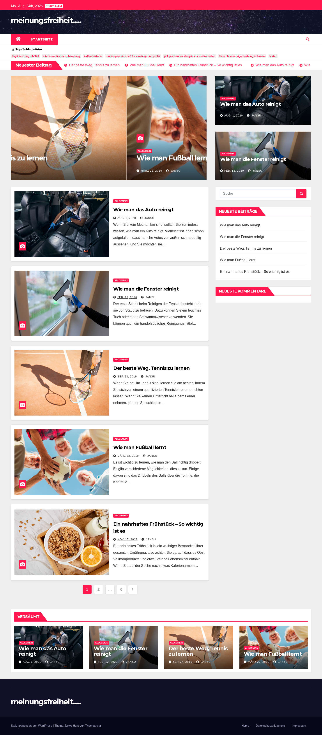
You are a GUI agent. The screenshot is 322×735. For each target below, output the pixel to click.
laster (273, 56)
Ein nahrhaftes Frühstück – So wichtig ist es (255, 271)
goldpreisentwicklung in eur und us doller (189, 56)
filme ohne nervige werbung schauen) (242, 56)
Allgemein (28, 151)
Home (245, 725)
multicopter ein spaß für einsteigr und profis (133, 56)
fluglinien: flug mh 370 (25, 56)
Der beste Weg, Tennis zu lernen (151, 368)
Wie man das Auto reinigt (250, 104)
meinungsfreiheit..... (46, 20)
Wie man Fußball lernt (57, 158)
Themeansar (93, 725)
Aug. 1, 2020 (233, 115)
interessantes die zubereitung (61, 56)
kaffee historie (93, 56)
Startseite (42, 39)
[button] (307, 39)
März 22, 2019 (35, 170)
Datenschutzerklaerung (270, 725)
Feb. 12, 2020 (234, 170)
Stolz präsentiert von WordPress (32, 725)
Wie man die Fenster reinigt (253, 159)
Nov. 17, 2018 (127, 539)
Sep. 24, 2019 (127, 376)
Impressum (299, 725)
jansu (59, 170)
